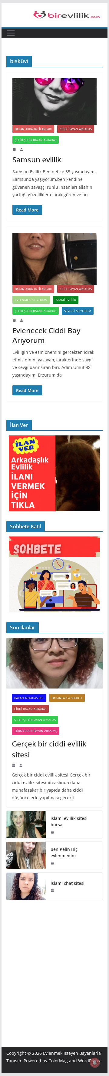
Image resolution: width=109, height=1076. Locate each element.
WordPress (89, 1061)
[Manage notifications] (95, 1063)
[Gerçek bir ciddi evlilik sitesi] (54, 663)
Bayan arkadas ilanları (33, 129)
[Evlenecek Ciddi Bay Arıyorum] (54, 259)
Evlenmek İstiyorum (31, 300)
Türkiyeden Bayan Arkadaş (35, 731)
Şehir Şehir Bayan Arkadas (35, 140)
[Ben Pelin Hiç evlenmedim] (26, 855)
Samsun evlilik (36, 159)
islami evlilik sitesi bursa (69, 821)
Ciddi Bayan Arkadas (76, 129)
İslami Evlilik (65, 300)
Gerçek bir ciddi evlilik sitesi (49, 749)
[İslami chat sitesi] (26, 886)
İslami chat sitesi (67, 883)
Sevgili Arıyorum (77, 311)
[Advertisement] (54, 964)
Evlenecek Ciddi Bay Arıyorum (46, 335)
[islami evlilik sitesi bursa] (26, 824)
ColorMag (58, 1061)
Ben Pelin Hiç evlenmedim (64, 852)
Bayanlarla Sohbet (67, 698)
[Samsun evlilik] (54, 101)
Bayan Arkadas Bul (29, 698)
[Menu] (10, 33)
